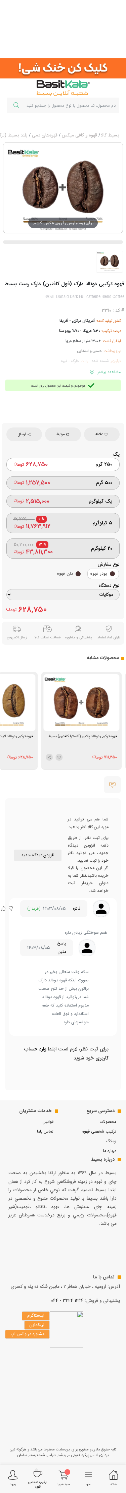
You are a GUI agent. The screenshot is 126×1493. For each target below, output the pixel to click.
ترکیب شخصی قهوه (99, 1131)
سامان (22, 1455)
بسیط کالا (110, 135)
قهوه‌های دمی (44, 135)
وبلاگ (111, 1141)
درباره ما (109, 1151)
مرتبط (61, 434)
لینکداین (37, 1325)
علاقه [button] (99, 434)
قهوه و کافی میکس (79, 135)
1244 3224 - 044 (67, 1300)
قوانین (48, 1121)
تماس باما (45, 1131)
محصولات (107, 1121)
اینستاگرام (35, 1315)
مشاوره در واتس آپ (27, 1334)
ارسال (22, 434)
